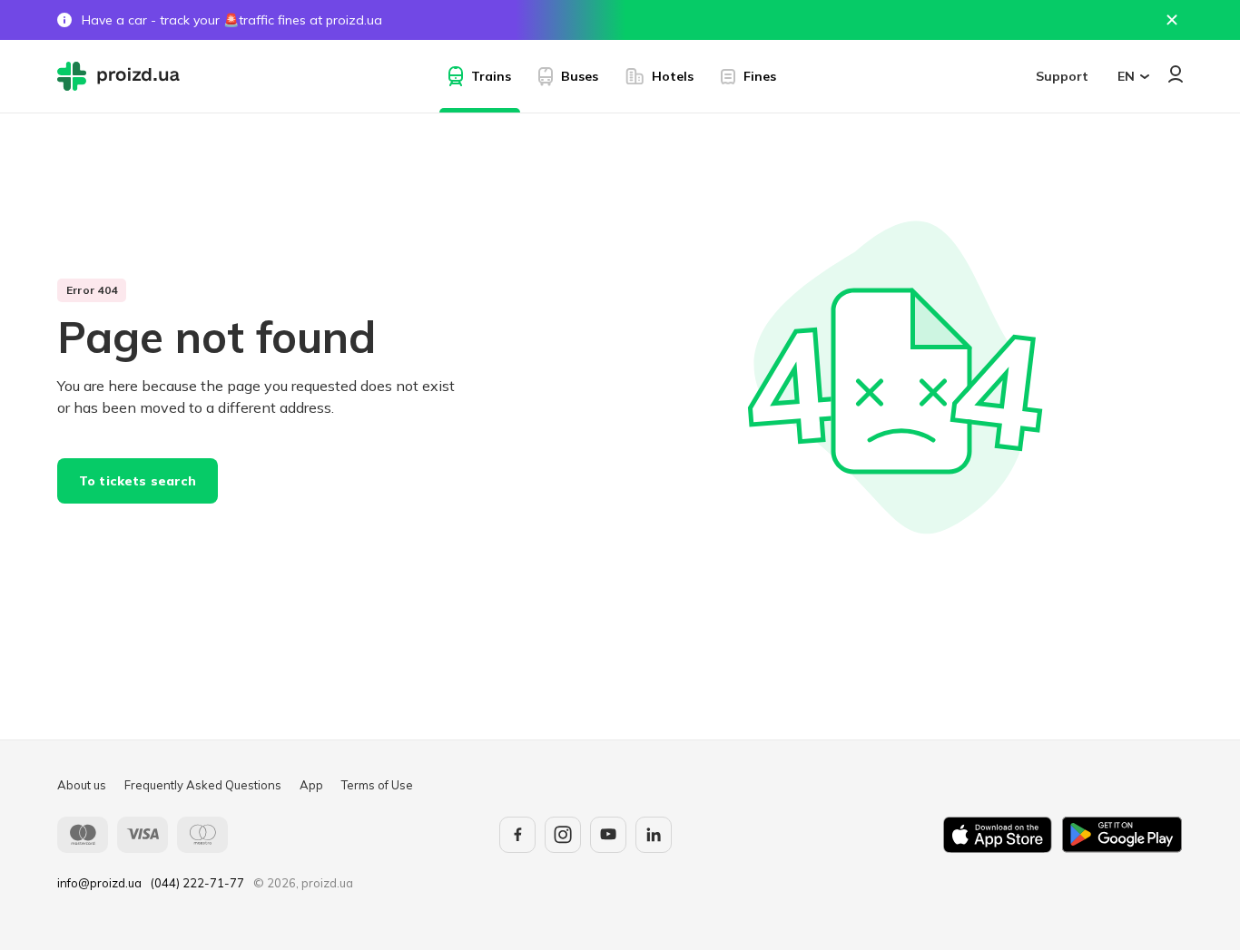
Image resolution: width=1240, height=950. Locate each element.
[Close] (1172, 20)
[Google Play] (1122, 835)
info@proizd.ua (99, 883)
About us (81, 785)
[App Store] (997, 835)
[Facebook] (517, 835)
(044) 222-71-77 (197, 883)
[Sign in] (1175, 74)
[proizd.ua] (122, 76)
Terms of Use (377, 785)
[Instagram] (563, 835)
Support (1062, 76)
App (311, 785)
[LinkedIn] (653, 835)
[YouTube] (608, 835)
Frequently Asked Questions (202, 785)
